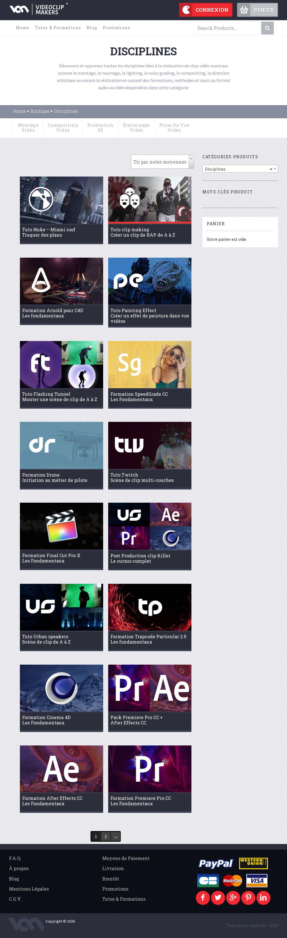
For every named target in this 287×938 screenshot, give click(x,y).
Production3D (100, 127)
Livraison (113, 868)
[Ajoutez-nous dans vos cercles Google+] (233, 898)
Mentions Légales (29, 889)
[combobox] (240, 169)
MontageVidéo (28, 127)
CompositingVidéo (63, 127)
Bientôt (110, 879)
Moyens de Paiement (126, 858)
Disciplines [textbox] (238, 169)
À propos (19, 868)
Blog (92, 27)
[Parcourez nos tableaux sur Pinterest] (248, 898)
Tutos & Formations (58, 27)
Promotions (115, 889)
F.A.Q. (15, 858)
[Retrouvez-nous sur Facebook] (203, 898)
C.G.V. (15, 899)
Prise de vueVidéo (174, 127)
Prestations (116, 27)
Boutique (40, 111)
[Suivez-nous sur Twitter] (218, 898)
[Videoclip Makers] (38, 12)
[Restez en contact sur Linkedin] (263, 898)
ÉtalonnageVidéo (136, 127)
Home (22, 27)
